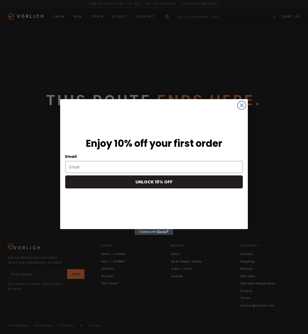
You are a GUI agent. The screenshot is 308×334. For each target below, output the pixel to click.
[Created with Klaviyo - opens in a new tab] (154, 232)
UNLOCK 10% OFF (154, 182)
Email (71, 156)
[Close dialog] (241, 105)
